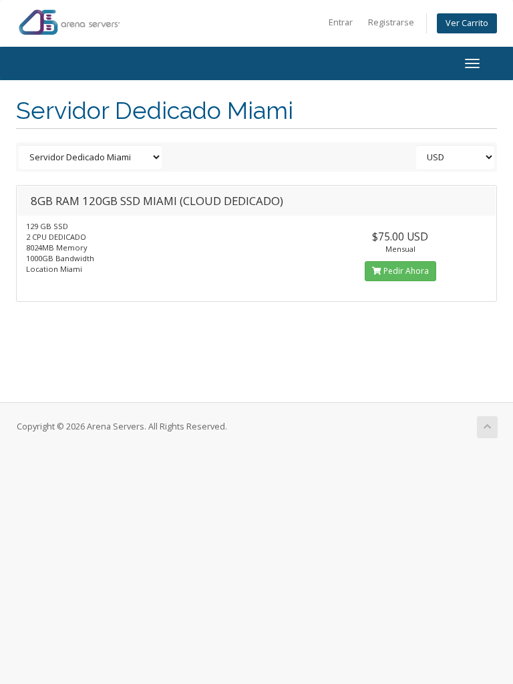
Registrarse (391, 22)
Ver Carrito (467, 23)
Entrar (341, 22)
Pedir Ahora (405, 271)
